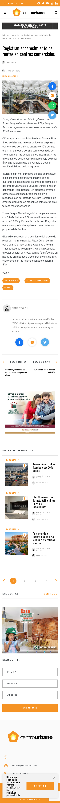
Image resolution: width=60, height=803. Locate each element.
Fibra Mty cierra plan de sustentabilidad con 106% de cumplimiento (43, 502)
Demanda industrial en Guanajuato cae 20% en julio (43, 467)
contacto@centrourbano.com (24, 765)
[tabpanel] (30, 511)
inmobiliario (11, 281)
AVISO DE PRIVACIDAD (30, 799)
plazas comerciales (37, 281)
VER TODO (51, 593)
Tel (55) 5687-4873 (20, 773)
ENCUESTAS (10, 593)
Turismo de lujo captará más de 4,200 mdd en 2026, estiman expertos (43, 538)
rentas (8, 287)
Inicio (5, 35)
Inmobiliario (16, 35)
